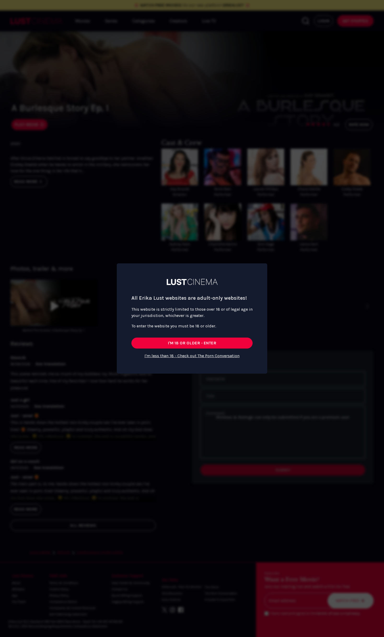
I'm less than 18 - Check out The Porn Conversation (192, 355)
